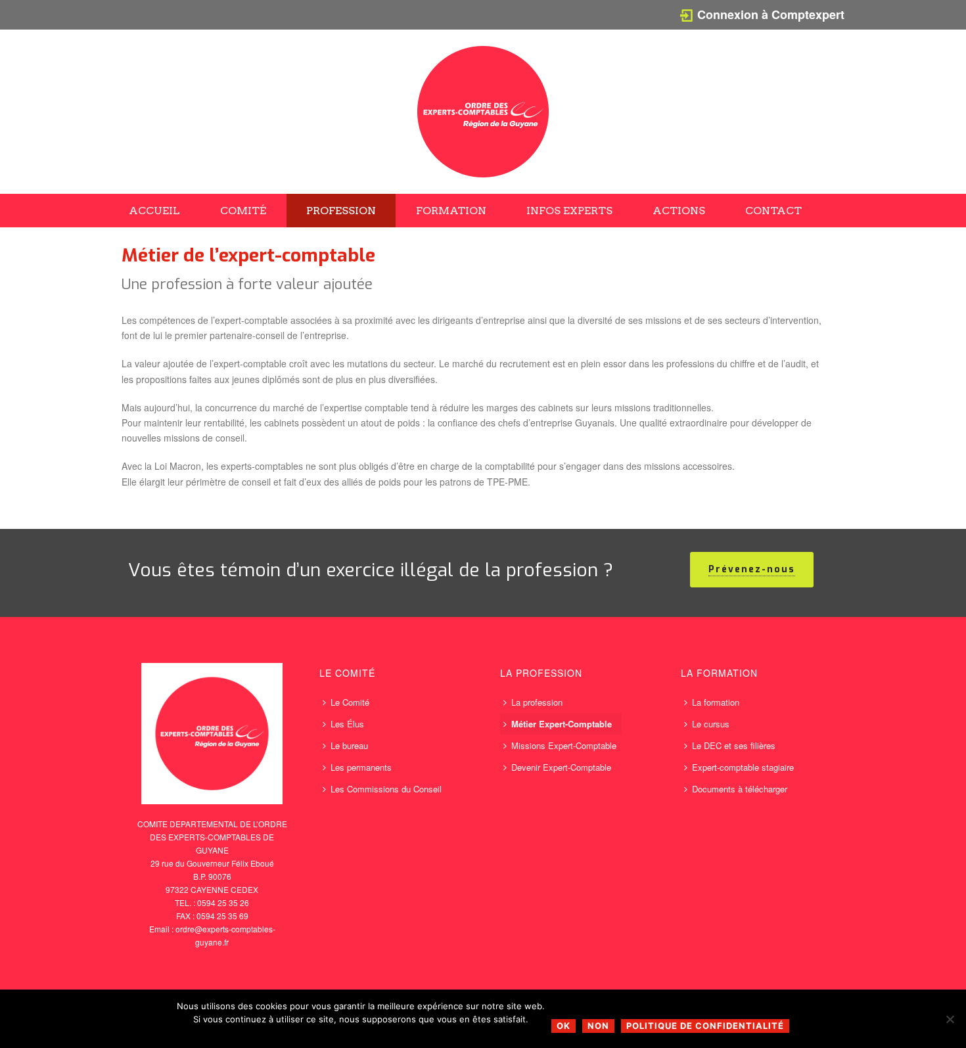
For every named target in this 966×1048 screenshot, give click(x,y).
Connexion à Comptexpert (770, 14)
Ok (563, 1025)
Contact (773, 210)
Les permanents (361, 767)
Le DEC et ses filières (733, 745)
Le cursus (710, 724)
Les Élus (347, 724)
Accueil (154, 210)
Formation (451, 210)
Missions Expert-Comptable (563, 745)
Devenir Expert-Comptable (561, 767)
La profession (537, 702)
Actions (679, 210)
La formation (715, 702)
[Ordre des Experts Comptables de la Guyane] (483, 112)
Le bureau (349, 745)
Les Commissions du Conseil (386, 789)
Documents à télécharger (739, 789)
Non (598, 1025)
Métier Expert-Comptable (561, 724)
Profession (341, 210)
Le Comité (350, 702)
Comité (243, 210)
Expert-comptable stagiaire (743, 767)
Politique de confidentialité (705, 1025)
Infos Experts (569, 210)
